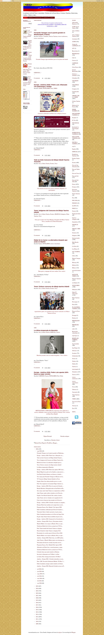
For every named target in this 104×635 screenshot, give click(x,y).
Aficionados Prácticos (75, 23)
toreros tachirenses (62, 36)
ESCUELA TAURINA (74, 142)
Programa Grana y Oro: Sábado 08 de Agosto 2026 (49, 545)
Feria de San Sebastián (75, 165)
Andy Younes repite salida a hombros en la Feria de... (50, 493)
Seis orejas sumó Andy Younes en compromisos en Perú (50, 491)
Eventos (52, 163)
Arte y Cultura (75, 31)
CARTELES (41, 376)
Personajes (74, 302)
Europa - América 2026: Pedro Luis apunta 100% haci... (50, 469)
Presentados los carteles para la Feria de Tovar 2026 (49, 533)
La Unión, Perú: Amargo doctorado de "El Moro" (49, 556)
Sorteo (73, 358)
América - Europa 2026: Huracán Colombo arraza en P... (51, 566)
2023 (37, 591)
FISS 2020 (74, 200)
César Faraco (75, 67)
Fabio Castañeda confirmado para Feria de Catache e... (50, 509)
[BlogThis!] (46, 78)
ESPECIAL (53, 332)
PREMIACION (76, 320)
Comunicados (75, 91)
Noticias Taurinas (53, 36)
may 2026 (39, 574)
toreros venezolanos (39, 38)
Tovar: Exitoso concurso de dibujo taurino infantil (51, 286)
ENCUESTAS (75, 123)
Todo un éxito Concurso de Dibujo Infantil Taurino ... (50, 458)
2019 (37, 600)
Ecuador (74, 117)
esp (73, 146)
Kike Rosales (75, 242)
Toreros (58, 332)
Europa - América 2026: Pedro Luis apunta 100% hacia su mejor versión (27, 69)
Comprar (74, 89)
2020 (37, 598)
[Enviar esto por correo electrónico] (45, 78)
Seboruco (74, 350)
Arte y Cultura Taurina (44, 163)
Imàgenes (63, 214)
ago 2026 (39, 451)
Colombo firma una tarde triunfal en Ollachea (48, 552)
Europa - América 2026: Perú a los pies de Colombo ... (50, 486)
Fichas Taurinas (76, 193)
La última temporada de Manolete (46, 330)
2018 (37, 602)
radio (73, 329)
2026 (37, 449)
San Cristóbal (75, 344)
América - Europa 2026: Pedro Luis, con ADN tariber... (50, 538)
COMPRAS (52, 17)
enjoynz (60, 632)
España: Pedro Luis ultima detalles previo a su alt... (49, 481)
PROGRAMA (75, 325)
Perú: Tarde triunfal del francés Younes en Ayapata (49, 528)
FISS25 (74, 208)
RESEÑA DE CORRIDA (75, 339)
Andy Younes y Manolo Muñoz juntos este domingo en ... (51, 540)
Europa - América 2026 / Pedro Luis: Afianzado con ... (50, 455)
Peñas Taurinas (76, 298)
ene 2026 (39, 583)
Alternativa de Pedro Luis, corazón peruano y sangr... (50, 547)
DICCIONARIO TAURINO (76, 114)
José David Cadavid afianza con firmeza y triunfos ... (49, 474)
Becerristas (75, 51)
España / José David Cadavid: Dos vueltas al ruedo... (50, 495)
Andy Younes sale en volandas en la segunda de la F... (50, 498)
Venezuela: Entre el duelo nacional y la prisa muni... (49, 512)
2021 (37, 595)
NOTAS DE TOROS (75, 275)
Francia (47, 376)
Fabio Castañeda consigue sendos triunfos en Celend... (50, 564)
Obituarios (74, 289)
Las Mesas (74, 249)
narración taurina (76, 270)
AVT (73, 48)
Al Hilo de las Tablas (75, 27)
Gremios (74, 233)
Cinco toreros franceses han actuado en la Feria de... (49, 500)
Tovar (56, 163)
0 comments (37, 78)
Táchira (74, 361)
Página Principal (48, 436)
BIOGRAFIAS (31, 17)
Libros (73, 256)
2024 (37, 588)
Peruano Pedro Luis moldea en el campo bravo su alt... (50, 505)
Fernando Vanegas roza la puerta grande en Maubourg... (50, 453)
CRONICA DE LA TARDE (75, 96)
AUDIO (40, 88)
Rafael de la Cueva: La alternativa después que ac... (49, 462)
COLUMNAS (75, 85)
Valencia (74, 389)
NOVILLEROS (46, 88)
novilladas (74, 283)
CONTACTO (46, 17)
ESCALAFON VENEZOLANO (76, 137)
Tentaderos (74, 372)
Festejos (74, 187)
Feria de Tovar (75, 173)
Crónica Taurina (76, 101)
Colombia (74, 78)
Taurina (74, 366)
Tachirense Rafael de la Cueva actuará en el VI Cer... (50, 526)
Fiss (73, 198)
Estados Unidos (76, 158)
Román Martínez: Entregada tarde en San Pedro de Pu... (50, 488)
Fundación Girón (76, 214)
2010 (37, 621)
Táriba (61, 376)
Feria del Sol (75, 176)
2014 (37, 612)
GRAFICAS (57, 214)
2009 (37, 624)
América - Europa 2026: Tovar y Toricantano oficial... (50, 521)
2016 (37, 607)
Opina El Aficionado (75, 292)
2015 (37, 609)
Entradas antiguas (64, 436)
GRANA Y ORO (76, 228)
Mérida (74, 265)
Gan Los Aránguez (74, 218)
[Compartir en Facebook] (48, 78)
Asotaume (74, 39)
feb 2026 (39, 581)
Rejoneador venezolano (75, 332)
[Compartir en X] (47, 78)
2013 (37, 614)
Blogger (73, 632)
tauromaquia (75, 369)
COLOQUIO (75, 80)
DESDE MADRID (74, 110)
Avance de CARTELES (75, 44)
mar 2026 (39, 578)
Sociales (74, 353)
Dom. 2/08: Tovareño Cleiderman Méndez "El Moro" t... (50, 561)
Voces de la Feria (76, 401)
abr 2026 (39, 576)
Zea (73, 408)
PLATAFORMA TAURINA (76, 307)
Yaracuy (74, 405)
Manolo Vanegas (76, 258)
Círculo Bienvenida (75, 70)
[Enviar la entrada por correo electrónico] (42, 78)
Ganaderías (75, 222)
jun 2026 (39, 571)
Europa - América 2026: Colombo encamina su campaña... (51, 502)
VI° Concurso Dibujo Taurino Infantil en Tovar (48, 479)
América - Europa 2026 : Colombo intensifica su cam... (50, 559)
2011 (37, 619)
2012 (37, 616)
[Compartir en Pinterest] (49, 78)
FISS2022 (74, 203)
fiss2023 (74, 206)
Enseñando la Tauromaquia (75, 127)
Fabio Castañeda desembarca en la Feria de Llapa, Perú (50, 514)
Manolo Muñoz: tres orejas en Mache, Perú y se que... (50, 523)
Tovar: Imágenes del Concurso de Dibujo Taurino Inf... (50, 460)
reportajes (74, 335)
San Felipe (74, 348)
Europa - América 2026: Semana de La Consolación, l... (50, 519)
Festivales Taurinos (74, 190)
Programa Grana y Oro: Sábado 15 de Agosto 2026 (49, 507)
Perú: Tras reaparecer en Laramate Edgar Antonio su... (50, 483)
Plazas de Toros (76, 311)
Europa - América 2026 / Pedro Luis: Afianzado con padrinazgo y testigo (50, 85)
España (40, 243)
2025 (37, 586)
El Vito (74, 120)
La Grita (74, 246)
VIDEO (55, 88)
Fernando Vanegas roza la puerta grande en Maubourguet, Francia (49, 33)
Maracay (74, 262)
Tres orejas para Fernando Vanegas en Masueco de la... (50, 476)
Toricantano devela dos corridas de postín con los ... (49, 542)
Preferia (74, 318)
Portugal (74, 315)
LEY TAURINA (76, 251)
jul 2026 (39, 569)
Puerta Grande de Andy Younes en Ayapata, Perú (49, 531)
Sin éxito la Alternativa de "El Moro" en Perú (48, 554)
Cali (73, 58)
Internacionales (76, 238)
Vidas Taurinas (76, 395)
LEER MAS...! (37, 72)
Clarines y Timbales (43, 36)
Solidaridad (75, 356)
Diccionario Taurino (38, 17)
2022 (37, 593)
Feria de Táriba (76, 169)
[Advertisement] (26, 132)
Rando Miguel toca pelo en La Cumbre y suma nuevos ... (51, 472)
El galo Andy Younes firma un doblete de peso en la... (50, 516)
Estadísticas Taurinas (75, 155)
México (74, 268)
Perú (52, 88)
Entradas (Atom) (55, 440)
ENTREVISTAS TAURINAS (76, 133)
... (34, 74)
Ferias (73, 184)
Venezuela (74, 392)
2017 (37, 605)
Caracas (74, 60)
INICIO (25, 17)
